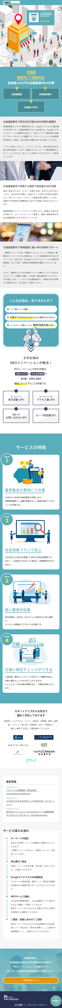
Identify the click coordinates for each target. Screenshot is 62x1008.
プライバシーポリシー (37, 1005)
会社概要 (19, 1005)
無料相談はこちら (31, 980)
